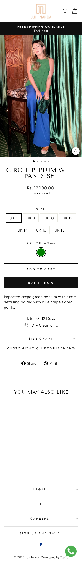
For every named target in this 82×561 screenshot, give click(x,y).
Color (41, 243)
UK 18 (59, 230)
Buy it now (41, 282)
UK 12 (67, 217)
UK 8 (31, 217)
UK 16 (41, 230)
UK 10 (49, 217)
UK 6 (14, 217)
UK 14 (23, 230)
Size (41, 209)
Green (41, 252)
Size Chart (41, 338)
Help (39, 504)
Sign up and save (40, 533)
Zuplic (64, 557)
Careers (40, 518)
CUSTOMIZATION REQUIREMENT (41, 348)
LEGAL (40, 489)
